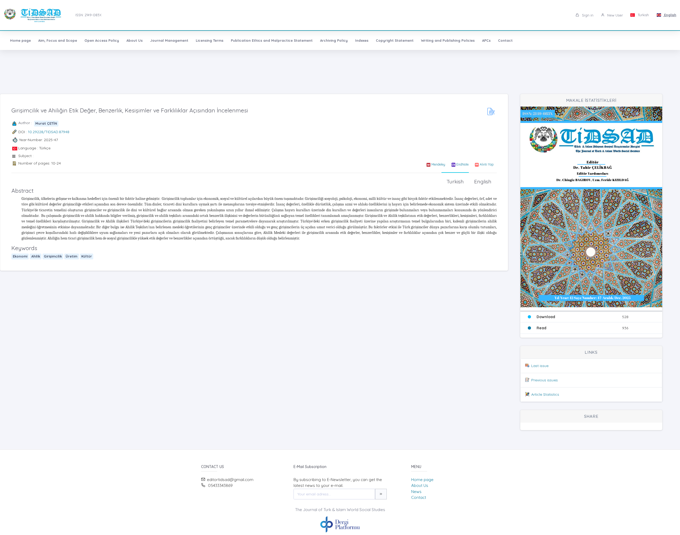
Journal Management (169, 40)
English (669, 15)
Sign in (587, 15)
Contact (505, 40)
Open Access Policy (101, 40)
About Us (134, 40)
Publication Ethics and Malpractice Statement (272, 40)
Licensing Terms (209, 40)
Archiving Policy (334, 40)
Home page (20, 40)
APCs (486, 40)
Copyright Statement (395, 40)
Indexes (361, 40)
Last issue (540, 365)
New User (614, 15)
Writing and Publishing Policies (448, 40)
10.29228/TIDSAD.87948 (48, 131)
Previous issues (544, 380)
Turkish (643, 15)
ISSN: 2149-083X (88, 15)
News (416, 491)
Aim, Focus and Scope (57, 40)
